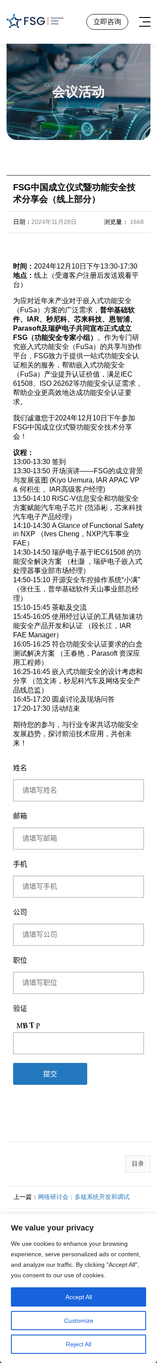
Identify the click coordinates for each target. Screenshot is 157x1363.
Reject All (78, 1344)
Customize (78, 1320)
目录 (138, 1163)
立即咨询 (107, 21)
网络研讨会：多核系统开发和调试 (84, 1196)
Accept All (78, 1296)
